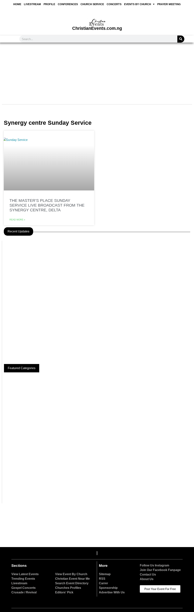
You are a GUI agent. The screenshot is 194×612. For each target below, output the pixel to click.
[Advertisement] (97, 71)
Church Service (92, 4)
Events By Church (137, 4)
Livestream (32, 4)
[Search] (180, 39)
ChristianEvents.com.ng (97, 28)
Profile (49, 4)
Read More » (17, 219)
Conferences (68, 4)
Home (17, 4)
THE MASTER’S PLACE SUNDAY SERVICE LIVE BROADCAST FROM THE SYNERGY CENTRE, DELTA (46, 205)
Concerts (114, 4)
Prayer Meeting (169, 4)
